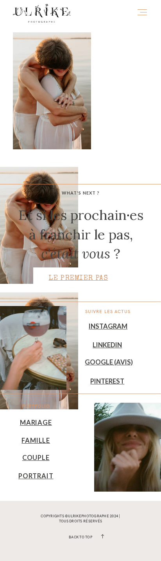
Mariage (36, 423)
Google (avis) (109, 362)
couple (36, 458)
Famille (35, 440)
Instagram (108, 326)
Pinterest (107, 381)
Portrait (36, 476)
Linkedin (107, 345)
